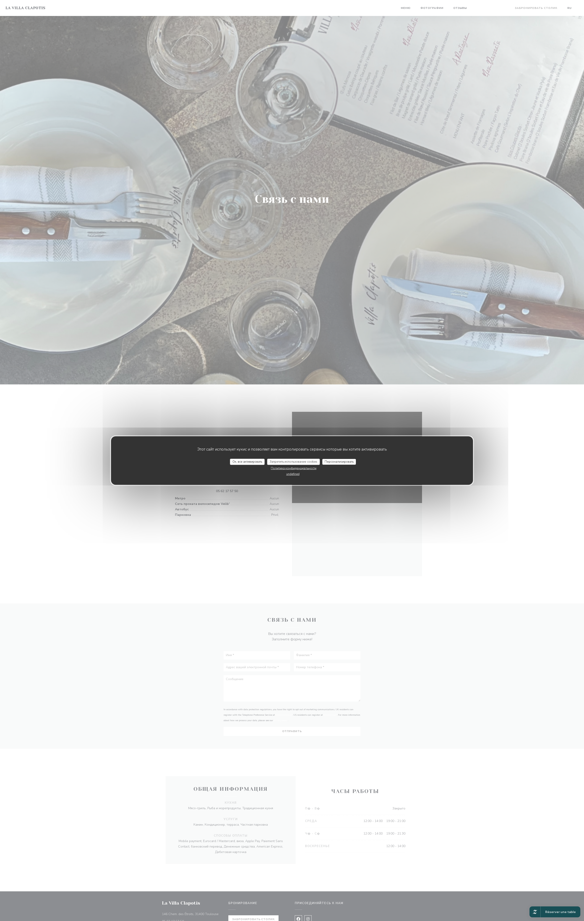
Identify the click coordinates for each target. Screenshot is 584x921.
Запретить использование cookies (293, 461)
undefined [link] (293, 474)
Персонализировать (339, 461)
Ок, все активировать (247, 461)
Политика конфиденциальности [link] (293, 468)
